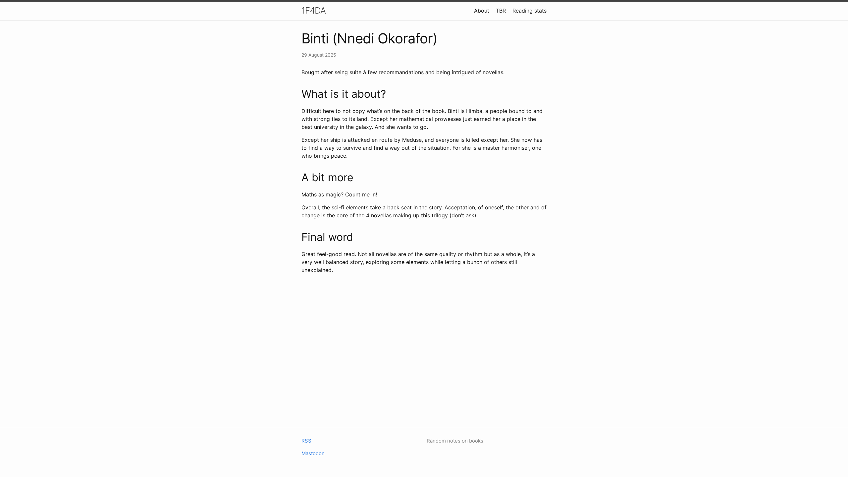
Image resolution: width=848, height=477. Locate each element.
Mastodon (313, 453)
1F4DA (313, 10)
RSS (306, 441)
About (481, 10)
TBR (501, 10)
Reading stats (529, 10)
